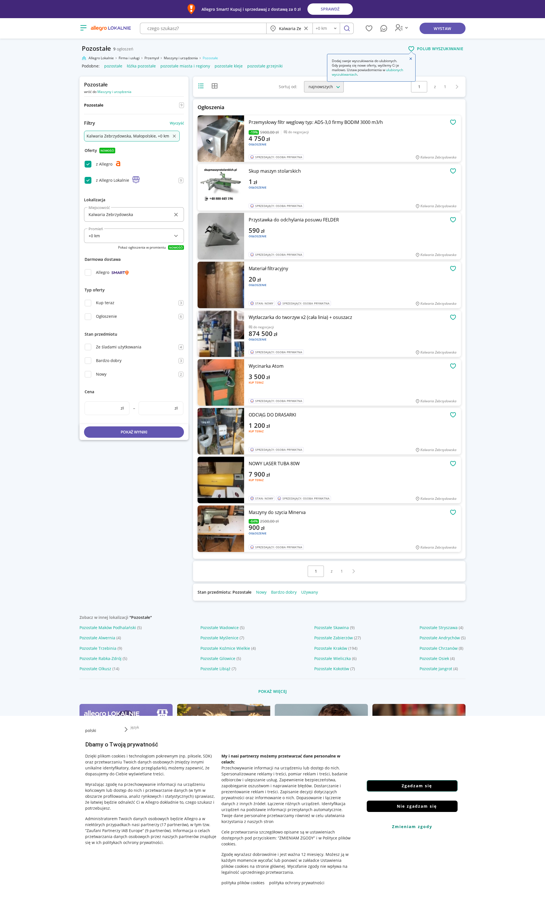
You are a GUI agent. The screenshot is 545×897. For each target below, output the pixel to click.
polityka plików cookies (243, 882)
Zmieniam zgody (412, 826)
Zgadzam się (417, 785)
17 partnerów (174, 824)
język (135, 727)
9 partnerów (157, 830)
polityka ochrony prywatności (296, 882)
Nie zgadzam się (417, 806)
